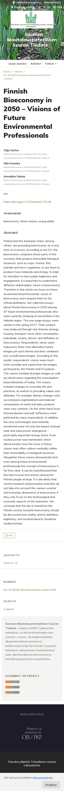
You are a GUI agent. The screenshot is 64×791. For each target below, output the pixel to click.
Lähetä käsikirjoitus (28, 2)
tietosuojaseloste (43, 777)
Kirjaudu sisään (24, 7)
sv (48, 7)
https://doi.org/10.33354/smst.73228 (27, 202)
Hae (59, 7)
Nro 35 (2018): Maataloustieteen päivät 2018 (27, 75)
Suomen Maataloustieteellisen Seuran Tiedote (32, 40)
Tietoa (49, 63)
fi (44, 7)
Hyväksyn (51, 784)
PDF (10, 535)
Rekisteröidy (52, 2)
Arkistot (35, 63)
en (39, 7)
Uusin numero (18, 63)
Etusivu (7, 71)
